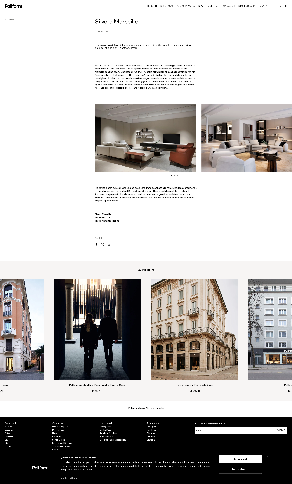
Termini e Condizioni (109, 433)
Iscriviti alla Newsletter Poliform (213, 424)
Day (6, 440)
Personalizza (238, 469)
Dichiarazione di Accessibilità (113, 440)
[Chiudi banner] (267, 456)
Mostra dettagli (69, 478)
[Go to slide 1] (171, 175)
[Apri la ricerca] (286, 6)
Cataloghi (56, 436)
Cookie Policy (106, 430)
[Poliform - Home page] (13, 6)
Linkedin (151, 440)
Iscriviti (281, 430)
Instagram (151, 427)
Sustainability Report (61, 447)
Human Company (60, 427)
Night (7, 443)
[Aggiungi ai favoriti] (281, 6)
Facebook (151, 430)
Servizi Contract (59, 440)
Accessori (9, 436)
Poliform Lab (58, 430)
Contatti (56, 450)
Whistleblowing (106, 436)
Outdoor (9, 447)
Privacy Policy (106, 427)
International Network (62, 443)
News (54, 433)
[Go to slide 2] (174, 175)
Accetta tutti (240, 459)
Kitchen (8, 427)
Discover (97, 391)
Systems (9, 430)
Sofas (7, 433)
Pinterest (151, 433)
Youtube (151, 436)
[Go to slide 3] (177, 175)
